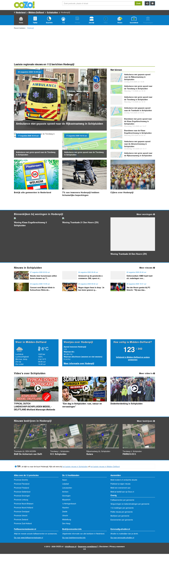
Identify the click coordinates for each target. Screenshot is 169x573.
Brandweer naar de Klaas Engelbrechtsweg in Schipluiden (138, 131)
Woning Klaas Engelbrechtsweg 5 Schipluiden (30, 224)
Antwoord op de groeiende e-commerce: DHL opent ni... (90, 277)
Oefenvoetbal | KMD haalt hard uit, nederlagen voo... (139, 277)
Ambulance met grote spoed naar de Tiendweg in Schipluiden (138, 87)
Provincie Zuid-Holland (23, 523)
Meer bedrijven (145, 420)
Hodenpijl (30, 28)
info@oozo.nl (70, 546)
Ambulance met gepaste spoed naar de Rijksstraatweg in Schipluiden (59, 123)
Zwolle (64, 511)
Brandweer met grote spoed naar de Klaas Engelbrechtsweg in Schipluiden (138, 121)
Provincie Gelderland (22, 491)
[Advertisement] (84, 320)
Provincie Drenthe (21, 480)
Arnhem (65, 491)
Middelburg (66, 519)
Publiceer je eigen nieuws (120, 483)
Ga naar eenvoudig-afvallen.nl (122, 537)
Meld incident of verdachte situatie (123, 480)
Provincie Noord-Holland (23, 507)
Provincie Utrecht (20, 515)
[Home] (24, 4)
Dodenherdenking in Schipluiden (126, 403)
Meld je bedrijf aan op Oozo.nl (122, 491)
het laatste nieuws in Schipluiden (75, 466)
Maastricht (66, 499)
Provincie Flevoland (21, 483)
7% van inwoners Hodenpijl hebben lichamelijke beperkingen (80, 194)
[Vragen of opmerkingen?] (152, 3)
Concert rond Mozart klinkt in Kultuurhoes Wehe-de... (42, 288)
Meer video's (146, 373)
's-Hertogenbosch (69, 503)
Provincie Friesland (21, 487)
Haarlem (65, 507)
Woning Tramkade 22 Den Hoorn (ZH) (128, 253)
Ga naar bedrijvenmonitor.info (73, 537)
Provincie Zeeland (21, 519)
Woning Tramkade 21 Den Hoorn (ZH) (80, 222)
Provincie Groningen (22, 495)
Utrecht (65, 515)
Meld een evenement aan (120, 487)
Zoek (138, 3)
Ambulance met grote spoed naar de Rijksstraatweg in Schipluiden (138, 154)
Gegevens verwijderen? (88, 546)
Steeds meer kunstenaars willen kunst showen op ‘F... (43, 277)
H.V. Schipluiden (58, 453)
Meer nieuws (146, 267)
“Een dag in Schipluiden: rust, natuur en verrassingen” (82, 405)
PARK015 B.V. (129, 453)
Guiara (89, 453)
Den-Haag (66, 523)
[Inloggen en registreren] (147, 3)
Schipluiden (52, 12)
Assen (64, 480)
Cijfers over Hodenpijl (121, 192)
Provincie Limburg (21, 499)
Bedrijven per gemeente (119, 515)
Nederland (21, 12)
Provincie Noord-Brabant (23, 503)
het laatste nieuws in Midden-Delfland (105, 466)
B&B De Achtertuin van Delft (28, 453)
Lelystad (65, 483)
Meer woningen (145, 214)
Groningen (66, 495)
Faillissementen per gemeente (122, 500)
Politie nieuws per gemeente (121, 512)
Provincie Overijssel (21, 511)
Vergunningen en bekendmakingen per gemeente (129, 504)
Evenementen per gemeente (121, 519)
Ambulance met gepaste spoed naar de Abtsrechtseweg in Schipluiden (137, 144)
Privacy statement (117, 546)
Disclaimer (103, 546)
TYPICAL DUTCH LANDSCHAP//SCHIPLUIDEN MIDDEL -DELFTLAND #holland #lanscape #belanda (34, 406)
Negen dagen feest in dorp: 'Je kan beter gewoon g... (91, 288)
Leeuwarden (67, 487)
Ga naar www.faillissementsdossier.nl (28, 537)
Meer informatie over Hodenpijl (79, 363)
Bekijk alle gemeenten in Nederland (32, 192)
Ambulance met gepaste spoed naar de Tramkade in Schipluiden (138, 109)
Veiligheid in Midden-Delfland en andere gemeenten (133, 358)
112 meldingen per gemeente (122, 508)
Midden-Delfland (36, 12)
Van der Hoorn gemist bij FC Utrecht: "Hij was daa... (138, 288)
